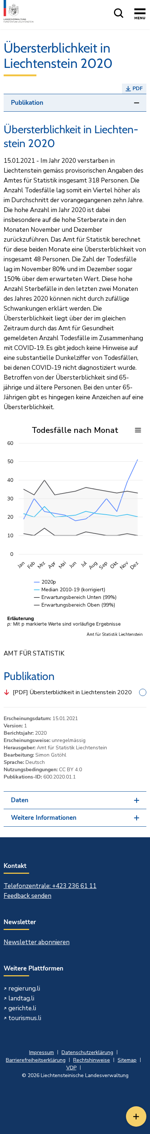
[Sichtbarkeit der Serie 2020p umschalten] (45, 589)
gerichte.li (22, 1008)
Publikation (27, 103)
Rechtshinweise (91, 1060)
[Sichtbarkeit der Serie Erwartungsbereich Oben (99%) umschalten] (74, 612)
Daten (19, 800)
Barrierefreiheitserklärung (36, 1060)
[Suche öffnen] (118, 13)
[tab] (75, 103)
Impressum (41, 1052)
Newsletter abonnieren (37, 942)
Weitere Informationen (43, 818)
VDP (71, 1067)
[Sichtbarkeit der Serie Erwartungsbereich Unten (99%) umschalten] (75, 604)
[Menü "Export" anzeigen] (138, 430)
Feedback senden (27, 896)
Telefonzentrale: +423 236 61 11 (50, 886)
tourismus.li (24, 1018)
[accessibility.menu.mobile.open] (140, 15)
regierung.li (24, 988)
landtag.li (21, 998)
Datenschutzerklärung (87, 1052)
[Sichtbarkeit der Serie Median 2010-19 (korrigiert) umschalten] (69, 596)
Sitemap (127, 1060)
